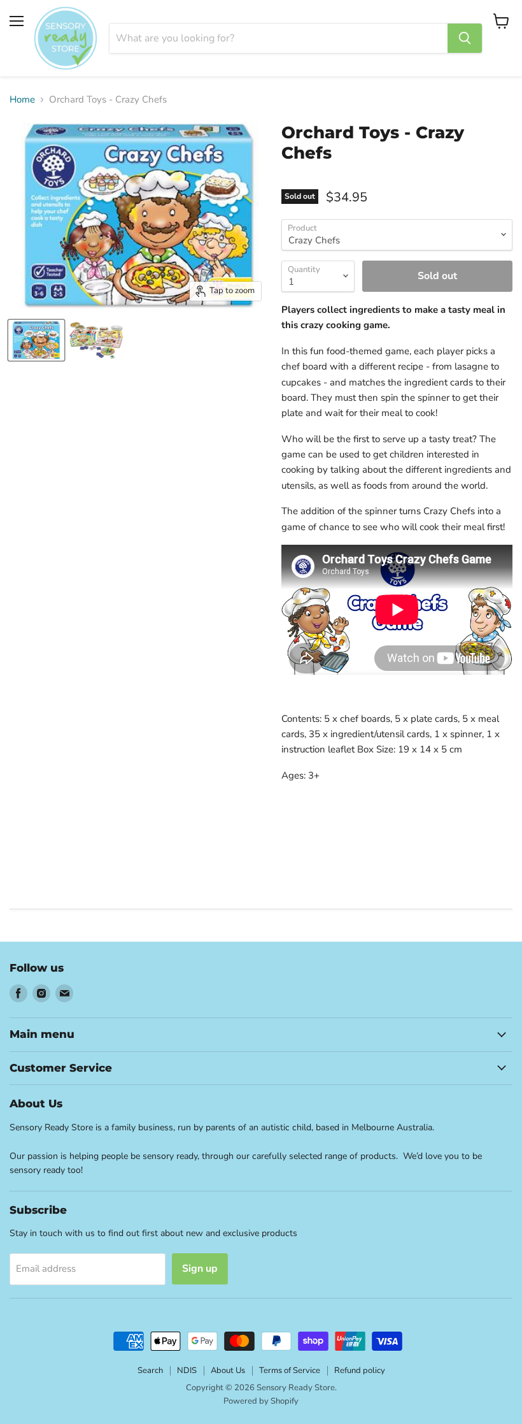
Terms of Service (289, 1370)
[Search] (465, 38)
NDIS (187, 1370)
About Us (228, 1370)
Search (150, 1370)
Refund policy (359, 1370)
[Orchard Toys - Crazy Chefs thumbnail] (36, 340)
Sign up (200, 1269)
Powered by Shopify (261, 1401)
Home (22, 99)
